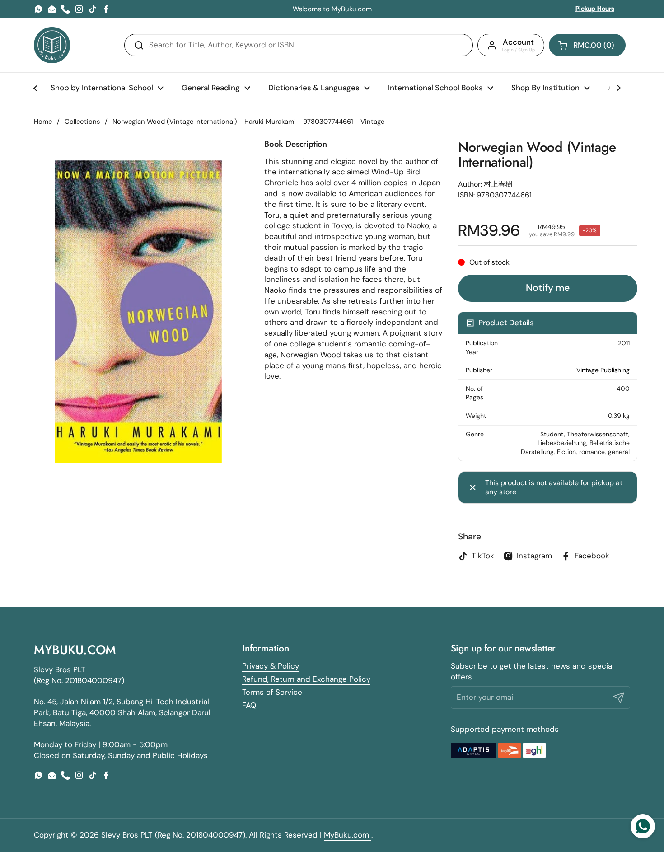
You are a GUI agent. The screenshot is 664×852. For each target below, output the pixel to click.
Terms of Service (272, 692)
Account (518, 42)
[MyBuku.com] (52, 45)
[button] (587, 45)
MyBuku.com (347, 835)
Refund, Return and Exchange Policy (306, 679)
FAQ (249, 705)
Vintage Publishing (603, 370)
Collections (82, 121)
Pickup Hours (594, 9)
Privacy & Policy (270, 666)
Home (43, 121)
